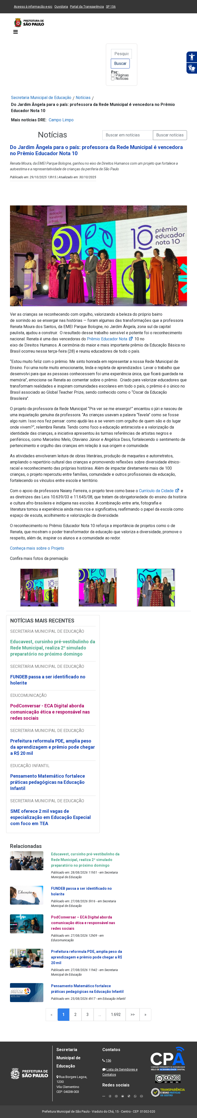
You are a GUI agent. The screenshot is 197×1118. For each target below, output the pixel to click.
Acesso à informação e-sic (33, 6)
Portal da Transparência (87, 6)
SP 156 (111, 6)
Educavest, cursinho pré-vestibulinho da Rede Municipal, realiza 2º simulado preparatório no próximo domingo (52, 648)
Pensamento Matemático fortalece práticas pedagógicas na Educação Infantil (47, 782)
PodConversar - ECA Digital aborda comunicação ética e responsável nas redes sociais (50, 712)
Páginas (122, 75)
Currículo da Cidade (159, 490)
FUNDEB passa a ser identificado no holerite (47, 680)
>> (133, 1014)
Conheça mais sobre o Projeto (37, 548)
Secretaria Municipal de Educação (41, 97)
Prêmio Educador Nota (110, 339)
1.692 (116, 1014)
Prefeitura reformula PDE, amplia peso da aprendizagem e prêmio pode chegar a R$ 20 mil (52, 747)
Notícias (122, 78)
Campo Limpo (61, 119)
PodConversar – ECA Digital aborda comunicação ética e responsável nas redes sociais (83, 923)
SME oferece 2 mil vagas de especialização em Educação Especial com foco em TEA (50, 817)
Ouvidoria (61, 6)
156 (108, 1060)
